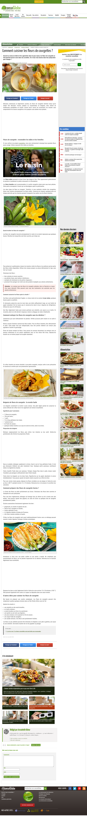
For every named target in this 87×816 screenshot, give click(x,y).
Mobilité (57, 15)
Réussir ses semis (64, 245)
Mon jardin (28, 15)
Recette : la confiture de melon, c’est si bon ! (70, 477)
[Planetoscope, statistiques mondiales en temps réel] (20, 811)
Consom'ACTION (69, 15)
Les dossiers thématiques (45, 799)
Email (5, 772)
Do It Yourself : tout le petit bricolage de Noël (71, 319)
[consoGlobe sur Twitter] (74, 788)
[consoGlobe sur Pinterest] (79, 788)
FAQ (2, 797)
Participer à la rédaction (44, 794)
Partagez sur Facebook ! (12, 98)
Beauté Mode (11, 15)
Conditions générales (6, 799)
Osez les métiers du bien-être (67, 328)
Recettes (21, 44)
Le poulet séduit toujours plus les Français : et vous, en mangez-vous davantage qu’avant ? (71, 414)
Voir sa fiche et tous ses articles (19, 738)
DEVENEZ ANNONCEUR (27, 805)
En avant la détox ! (64, 289)
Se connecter (39, 1)
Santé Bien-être (17, 15)
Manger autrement (45, 44)
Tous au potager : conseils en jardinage (69, 259)
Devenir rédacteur (15, 740)
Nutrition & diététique (32, 44)
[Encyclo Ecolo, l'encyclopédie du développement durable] (45, 811)
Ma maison (23, 15)
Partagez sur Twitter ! (29, 98)
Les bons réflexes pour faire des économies (70, 274)
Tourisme (50, 15)
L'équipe (3, 794)
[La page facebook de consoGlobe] (70, 788)
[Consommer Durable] (33, 811)
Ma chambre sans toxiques (66, 345)
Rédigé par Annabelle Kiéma (20, 730)
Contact (3, 795)
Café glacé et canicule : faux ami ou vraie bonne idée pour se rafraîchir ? (71, 461)
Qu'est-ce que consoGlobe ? (7, 792)
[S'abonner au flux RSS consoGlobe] (84, 788)
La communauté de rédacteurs (46, 792)
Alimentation (5, 15)
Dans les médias (43, 795)
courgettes (22, 143)
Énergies (63, 15)
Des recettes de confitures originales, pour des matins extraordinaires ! (71, 398)
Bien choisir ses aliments (70, 44)
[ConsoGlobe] (11, 8)
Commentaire (6, 754)
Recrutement (42, 797)
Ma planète (43, 15)
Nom (5, 767)
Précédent (55, 72)
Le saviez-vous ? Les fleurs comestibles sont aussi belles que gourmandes (23, 631)
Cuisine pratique (57, 44)
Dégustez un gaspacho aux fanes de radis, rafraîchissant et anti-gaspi (70, 445)
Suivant (3, 72)
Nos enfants (36, 15)
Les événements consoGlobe (45, 800)
